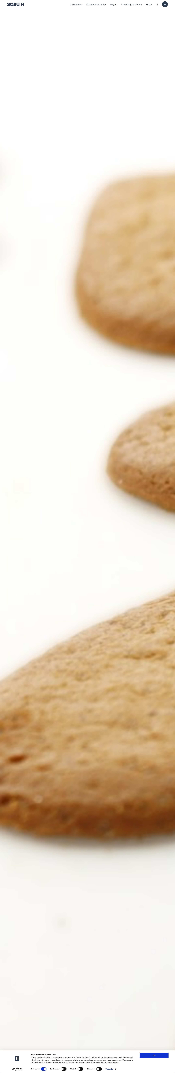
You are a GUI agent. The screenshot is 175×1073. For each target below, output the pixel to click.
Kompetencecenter (96, 4)
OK (154, 1055)
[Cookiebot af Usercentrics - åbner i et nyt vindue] (17, 1069)
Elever (149, 4)
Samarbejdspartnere (131, 4)
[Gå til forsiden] (15, 4)
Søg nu (113, 4)
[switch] (64, 1069)
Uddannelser (76, 4)
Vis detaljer (110, 1069)
